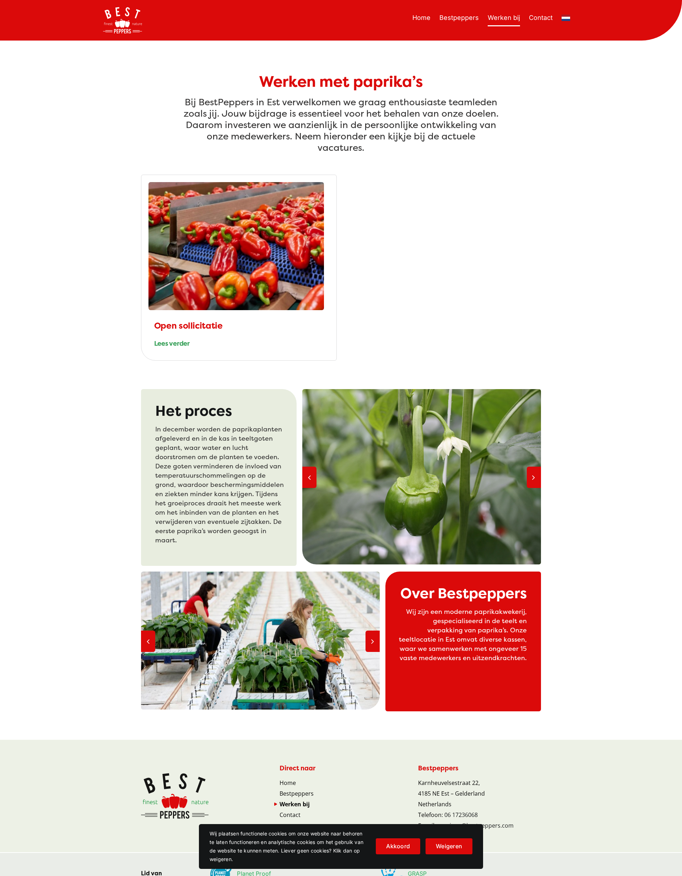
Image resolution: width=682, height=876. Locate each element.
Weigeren (449, 846)
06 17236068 (461, 815)
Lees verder (172, 343)
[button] (309, 477)
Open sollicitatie (188, 325)
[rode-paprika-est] (236, 185)
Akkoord (398, 846)
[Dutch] (566, 17)
